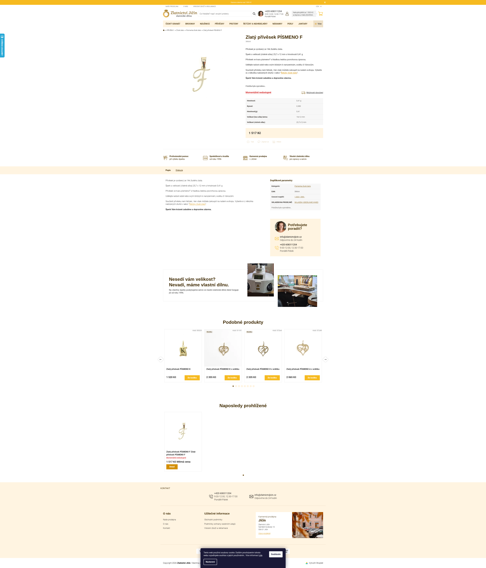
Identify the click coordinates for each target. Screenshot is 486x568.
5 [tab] (245, 386)
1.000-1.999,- (300, 197)
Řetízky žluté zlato (289, 73)
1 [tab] (233, 386)
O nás (185, 6)
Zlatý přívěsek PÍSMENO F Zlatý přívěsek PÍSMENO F (180, 453)
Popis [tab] (168, 170)
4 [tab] (242, 386)
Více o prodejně (264, 533)
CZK (317, 6)
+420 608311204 (288, 244)
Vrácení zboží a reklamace (204, 6)
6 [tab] (248, 386)
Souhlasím (276, 554)
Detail (172, 467)
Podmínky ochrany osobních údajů (219, 524)
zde (260, 555)
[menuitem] (173, 23)
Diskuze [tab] (179, 170)
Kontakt (166, 528)
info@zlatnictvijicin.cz (291, 236)
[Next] (325, 360)
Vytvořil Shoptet (316, 563)
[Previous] (161, 360)
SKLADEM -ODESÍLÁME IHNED (306, 202)
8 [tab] (254, 386)
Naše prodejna (172, 6)
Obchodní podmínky (213, 519)
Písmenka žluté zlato (303, 186)
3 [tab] (239, 386)
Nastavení (210, 562)
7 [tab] (251, 386)
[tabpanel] (183, 356)
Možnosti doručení (314, 92)
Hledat (254, 14)
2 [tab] (236, 386)
